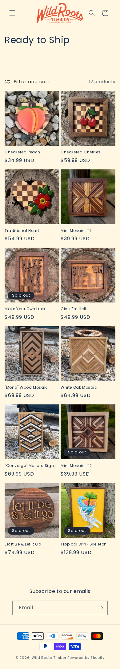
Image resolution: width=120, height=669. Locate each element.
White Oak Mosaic (79, 387)
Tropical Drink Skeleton (84, 544)
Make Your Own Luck (25, 308)
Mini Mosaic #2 (76, 465)
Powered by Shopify (86, 657)
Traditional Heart (22, 230)
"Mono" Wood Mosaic (26, 387)
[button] (12, 13)
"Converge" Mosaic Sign (29, 465)
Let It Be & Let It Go (23, 544)
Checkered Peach (22, 152)
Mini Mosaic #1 (76, 230)
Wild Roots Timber (49, 657)
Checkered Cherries (81, 152)
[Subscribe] (100, 608)
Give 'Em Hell (73, 308)
